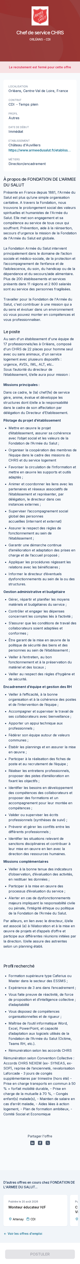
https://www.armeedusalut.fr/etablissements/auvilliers (40, 150)
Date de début (19, 127)
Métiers (14, 159)
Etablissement (19, 140)
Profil (13, 113)
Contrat (15, 100)
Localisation (18, 86)
